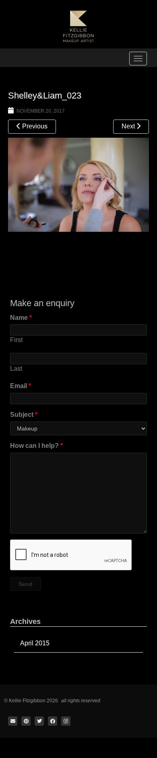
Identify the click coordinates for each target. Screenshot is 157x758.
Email (20, 385)
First (16, 339)
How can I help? (36, 445)
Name (21, 317)
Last (16, 368)
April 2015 (35, 643)
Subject (23, 414)
